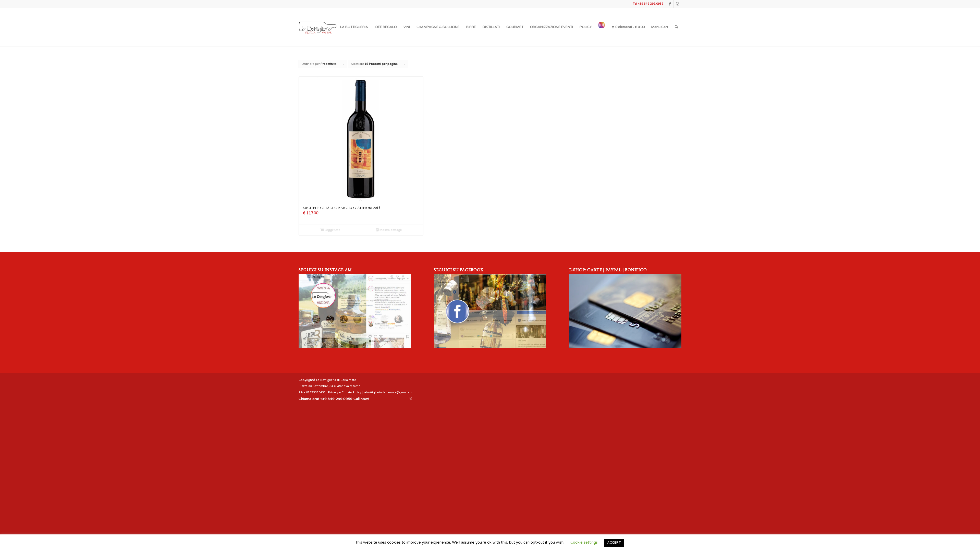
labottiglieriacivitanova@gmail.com (388, 392)
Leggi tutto (332, 230)
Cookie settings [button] (584, 542)
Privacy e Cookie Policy (344, 392)
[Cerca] (676, 27)
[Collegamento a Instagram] (677, 4)
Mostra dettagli (390, 230)
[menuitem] (354, 27)
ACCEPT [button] (614, 543)
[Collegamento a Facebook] (669, 4)
